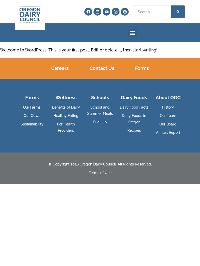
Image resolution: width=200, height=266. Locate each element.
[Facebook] (88, 12)
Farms (32, 97)
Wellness (66, 97)
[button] (132, 33)
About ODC (168, 97)
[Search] (178, 11)
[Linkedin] (97, 12)
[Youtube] (106, 12)
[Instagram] (116, 12)
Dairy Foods (134, 97)
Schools (100, 97)
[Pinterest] (125, 12)
